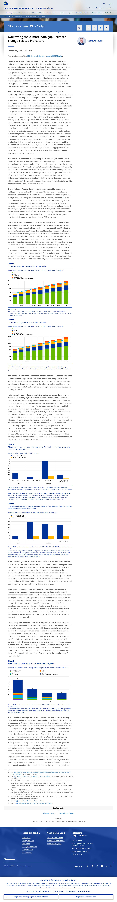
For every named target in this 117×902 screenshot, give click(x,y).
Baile (5, 16)
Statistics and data (66, 813)
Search (104, 3)
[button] (107, 3)
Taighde (70, 12)
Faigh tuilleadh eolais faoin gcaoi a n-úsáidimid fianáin (72, 891)
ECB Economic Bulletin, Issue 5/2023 (41, 56)
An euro (62, 12)
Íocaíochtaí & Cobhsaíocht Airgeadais (36, 12)
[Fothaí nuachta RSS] (111, 866)
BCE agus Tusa (98, 8)
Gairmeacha (109, 8)
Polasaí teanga (77, 854)
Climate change (49, 813)
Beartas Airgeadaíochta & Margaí (14, 12)
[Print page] (79, 28)
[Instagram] (97, 866)
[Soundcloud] (106, 866)
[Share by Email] (106, 28)
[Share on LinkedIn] (100, 28)
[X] (87, 866)
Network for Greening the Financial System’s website (35, 803)
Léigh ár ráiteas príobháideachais (40, 891)
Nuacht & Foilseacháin (81, 12)
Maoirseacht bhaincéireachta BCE (100, 12)
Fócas (43, 16)
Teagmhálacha (27, 850)
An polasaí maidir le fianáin (81, 848)
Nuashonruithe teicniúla (55, 841)
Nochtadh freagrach (54, 844)
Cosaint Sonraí (77, 840)
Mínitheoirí (26, 844)
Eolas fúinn (88, 8)
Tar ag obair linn (28, 841)
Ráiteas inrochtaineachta (81, 851)
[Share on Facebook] (94, 28)
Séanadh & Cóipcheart (55, 838)
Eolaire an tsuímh (10, 859)
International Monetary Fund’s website (31, 801)
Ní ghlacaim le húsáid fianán (86, 897)
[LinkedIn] (92, 866)
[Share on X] (88, 28)
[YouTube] (102, 866)
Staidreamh (52, 12)
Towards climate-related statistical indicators (31, 776)
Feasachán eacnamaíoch (32, 16)
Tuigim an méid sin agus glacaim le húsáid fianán (31, 897)
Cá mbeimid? (27, 853)
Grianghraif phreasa (29, 847)
